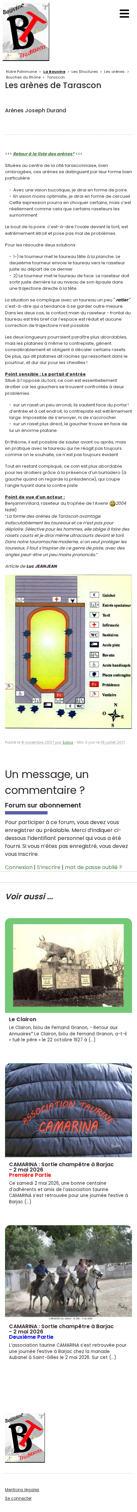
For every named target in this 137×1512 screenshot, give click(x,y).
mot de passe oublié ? (93, 867)
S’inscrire (49, 867)
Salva (68, 742)
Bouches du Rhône (23, 77)
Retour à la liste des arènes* (43, 154)
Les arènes (114, 71)
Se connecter (18, 1498)
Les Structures (84, 71)
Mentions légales (22, 1489)
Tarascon (56, 77)
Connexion (19, 867)
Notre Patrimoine (21, 71)
